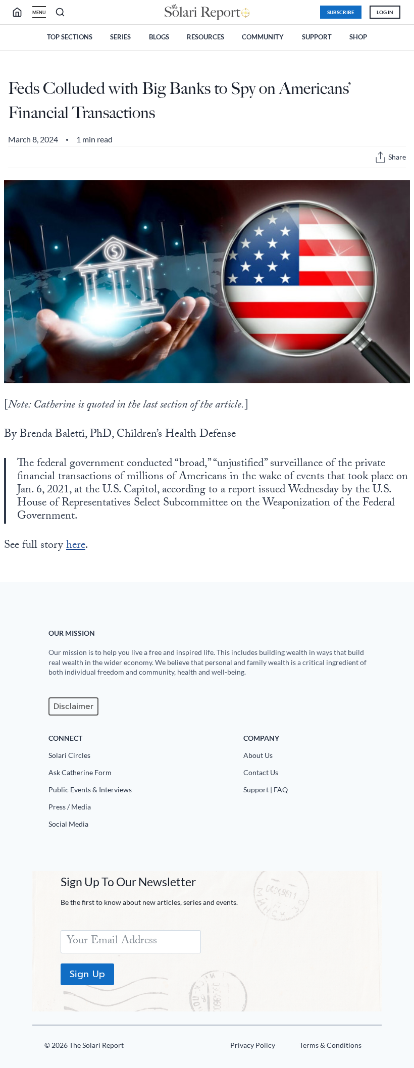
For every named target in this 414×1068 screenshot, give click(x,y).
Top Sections (69, 37)
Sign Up (87, 974)
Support (317, 37)
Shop (358, 37)
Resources (205, 37)
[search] (21, 12)
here (75, 546)
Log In (385, 12)
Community (263, 37)
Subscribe (340, 12)
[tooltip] (380, 157)
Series (120, 37)
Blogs (159, 37)
